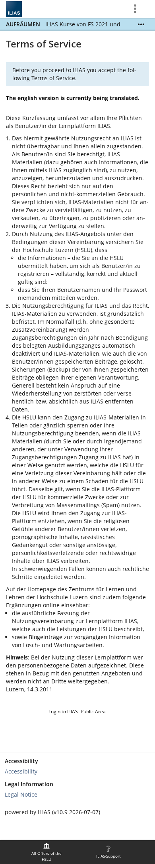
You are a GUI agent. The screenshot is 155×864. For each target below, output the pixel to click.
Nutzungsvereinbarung (43, 621)
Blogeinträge (45, 637)
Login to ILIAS (63, 711)
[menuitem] (46, 852)
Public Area (93, 711)
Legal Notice (21, 794)
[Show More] (141, 24)
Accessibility (21, 771)
